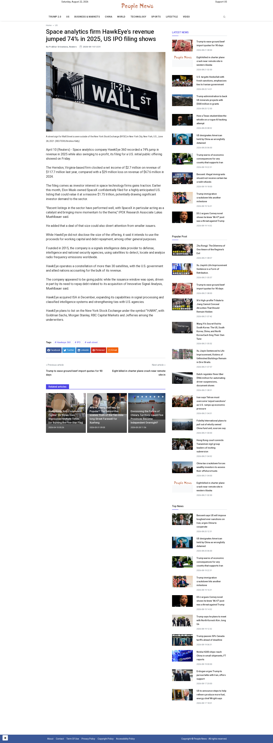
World (121, 16)
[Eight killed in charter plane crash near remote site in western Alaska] (182, 57)
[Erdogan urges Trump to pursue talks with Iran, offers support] (182, 676)
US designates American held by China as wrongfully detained (211, 139)
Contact (60, 738)
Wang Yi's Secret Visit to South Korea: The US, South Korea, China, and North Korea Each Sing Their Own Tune (210, 331)
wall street (92, 342)
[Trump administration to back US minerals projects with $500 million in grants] (182, 101)
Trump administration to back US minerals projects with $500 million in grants (212, 100)
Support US (221, 1)
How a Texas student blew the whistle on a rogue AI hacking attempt (212, 120)
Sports (156, 16)
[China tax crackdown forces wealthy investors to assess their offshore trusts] (182, 468)
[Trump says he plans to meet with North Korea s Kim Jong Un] (182, 621)
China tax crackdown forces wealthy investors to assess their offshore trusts (211, 467)
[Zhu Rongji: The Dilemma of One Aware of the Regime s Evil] (182, 249)
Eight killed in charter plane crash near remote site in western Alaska (210, 61)
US (67, 16)
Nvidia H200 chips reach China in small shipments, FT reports (211, 656)
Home (49, 25)
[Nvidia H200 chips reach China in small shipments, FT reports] (182, 656)
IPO (78, 342)
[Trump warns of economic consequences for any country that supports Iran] (182, 159)
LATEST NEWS (180, 32)
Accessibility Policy (125, 738)
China (108, 16)
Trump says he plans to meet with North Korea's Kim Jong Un (211, 620)
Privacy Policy (88, 738)
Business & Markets (87, 16)
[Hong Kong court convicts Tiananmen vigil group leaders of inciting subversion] (182, 445)
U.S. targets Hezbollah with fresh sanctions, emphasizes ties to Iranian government (212, 81)
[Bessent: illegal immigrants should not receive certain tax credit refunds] (182, 179)
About (50, 738)
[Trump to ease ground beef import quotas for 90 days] (182, 46)
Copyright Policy (106, 738)
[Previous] (51, 414)
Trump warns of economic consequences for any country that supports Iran (210, 159)
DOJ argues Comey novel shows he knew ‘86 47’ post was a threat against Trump (211, 217)
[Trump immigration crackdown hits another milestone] (182, 198)
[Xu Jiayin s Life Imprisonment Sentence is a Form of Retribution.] (182, 269)
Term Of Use (72, 738)
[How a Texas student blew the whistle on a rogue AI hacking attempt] (182, 120)
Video (186, 16)
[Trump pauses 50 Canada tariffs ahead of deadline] (182, 640)
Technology (138, 16)
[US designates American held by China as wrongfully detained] (182, 140)
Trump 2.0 (55, 16)
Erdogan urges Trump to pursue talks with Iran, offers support (211, 675)
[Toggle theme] (5, 737)
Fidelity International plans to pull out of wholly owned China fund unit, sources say (211, 424)
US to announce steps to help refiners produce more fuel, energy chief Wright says (211, 695)
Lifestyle (172, 16)
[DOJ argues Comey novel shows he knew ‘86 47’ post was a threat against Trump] (182, 218)
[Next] (160, 414)
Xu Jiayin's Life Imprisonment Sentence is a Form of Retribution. (212, 269)
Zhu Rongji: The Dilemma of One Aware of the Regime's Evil (211, 249)
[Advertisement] (105, 462)
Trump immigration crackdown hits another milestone (209, 198)
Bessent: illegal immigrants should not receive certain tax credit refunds (212, 178)
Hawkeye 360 (63, 342)
